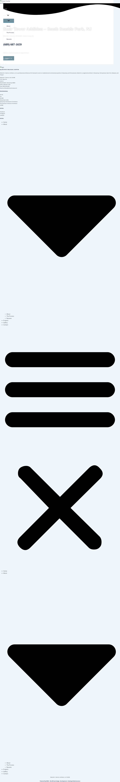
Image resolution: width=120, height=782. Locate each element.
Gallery (5, 323)
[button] (8, 15)
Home (5, 122)
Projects (5, 320)
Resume (9, 318)
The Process (10, 316)
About (8, 314)
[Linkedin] (5, 65)
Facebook (2, 112)
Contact (5, 325)
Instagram (2, 113)
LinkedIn (2, 115)
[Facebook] (0, 65)
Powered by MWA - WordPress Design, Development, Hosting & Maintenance (60, 781)
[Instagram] (3, 65)
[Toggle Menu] (8, 21)
